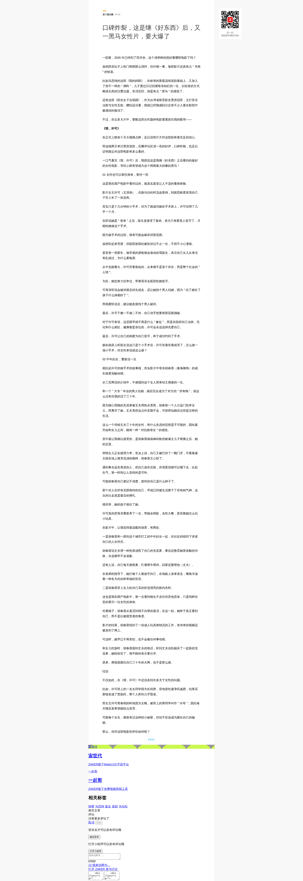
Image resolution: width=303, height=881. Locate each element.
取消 (91, 822)
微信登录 (94, 837)
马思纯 (99, 806)
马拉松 (123, 806)
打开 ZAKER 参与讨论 (103, 869)
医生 (108, 806)
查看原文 (151, 740)
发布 (99, 822)
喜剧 (115, 806)
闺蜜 (91, 806)
